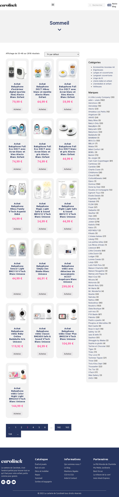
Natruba (92, 297)
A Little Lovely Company (99, 97)
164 (10, 434)
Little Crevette (94, 250)
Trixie (90, 361)
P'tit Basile (93, 314)
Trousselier (93, 366)
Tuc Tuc (91, 369)
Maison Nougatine (96, 271)
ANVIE (91, 117)
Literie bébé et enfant (102, 81)
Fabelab (91, 201)
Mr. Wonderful (94, 291)
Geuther (91, 213)
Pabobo (91, 317)
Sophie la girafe (95, 343)
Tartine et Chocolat (97, 346)
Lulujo (91, 262)
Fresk (90, 207)
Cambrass (92, 164)
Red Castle (93, 326)
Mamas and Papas (96, 274)
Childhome (93, 172)
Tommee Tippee (95, 358)
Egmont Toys (94, 193)
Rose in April (93, 329)
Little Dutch (93, 253)
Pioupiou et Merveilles (98, 323)
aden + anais (94, 100)
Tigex (90, 349)
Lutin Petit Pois (95, 265)
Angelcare (92, 114)
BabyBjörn (92, 126)
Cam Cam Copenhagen (98, 161)
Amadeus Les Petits (97, 111)
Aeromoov (93, 103)
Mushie (91, 294)
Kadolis (91, 224)
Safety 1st (92, 332)
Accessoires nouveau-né (104, 67)
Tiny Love (92, 355)
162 (59, 427)
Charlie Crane (94, 169)
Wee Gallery (93, 375)
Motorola (92, 282)
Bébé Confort (94, 149)
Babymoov (93, 132)
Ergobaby (92, 198)
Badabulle (92, 135)
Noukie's (92, 306)
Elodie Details (94, 195)
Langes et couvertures (103, 72)
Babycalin (92, 129)
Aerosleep (92, 106)
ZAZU (90, 378)
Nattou (91, 300)
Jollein (91, 222)
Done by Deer (94, 187)
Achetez (17, 109)
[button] (53, 4)
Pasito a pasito (95, 320)
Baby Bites (93, 120)
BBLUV (91, 143)
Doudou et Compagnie (98, 190)
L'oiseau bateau (95, 236)
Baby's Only (93, 123)
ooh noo (92, 311)
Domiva (91, 184)
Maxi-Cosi (92, 277)
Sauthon (92, 337)
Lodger (91, 256)
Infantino (92, 219)
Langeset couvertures (102, 75)
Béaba (91, 146)
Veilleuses (97, 86)
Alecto (91, 109)
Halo (90, 216)
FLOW (91, 204)
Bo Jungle (92, 158)
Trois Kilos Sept (95, 363)
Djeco (91, 181)
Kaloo (90, 227)
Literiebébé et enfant (102, 84)
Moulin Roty (93, 285)
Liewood (92, 248)
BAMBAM (92, 138)
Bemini (91, 155)
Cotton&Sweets (95, 178)
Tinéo (90, 352)
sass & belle (93, 334)
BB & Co (92, 140)
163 (67, 427)
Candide (92, 167)
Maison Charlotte (96, 268)
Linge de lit (98, 78)
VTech (91, 372)
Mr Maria (92, 288)
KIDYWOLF (93, 230)
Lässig (91, 239)
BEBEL (91, 152)
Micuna (91, 279)
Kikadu (91, 233)
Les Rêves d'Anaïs (96, 245)
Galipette (92, 210)
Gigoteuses (98, 70)
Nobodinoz (93, 303)
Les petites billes (95, 242)
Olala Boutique (94, 308)
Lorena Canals (94, 259)
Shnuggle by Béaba (96, 340)
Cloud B (91, 175)
